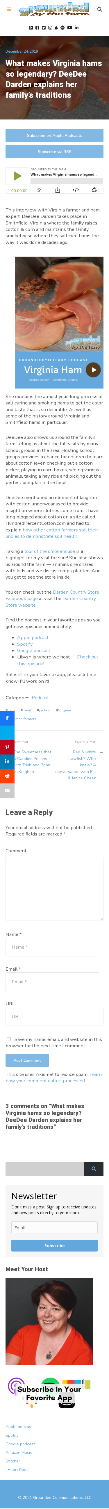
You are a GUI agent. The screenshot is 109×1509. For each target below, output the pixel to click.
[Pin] (7, 747)
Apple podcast (33, 637)
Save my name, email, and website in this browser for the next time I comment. (54, 1042)
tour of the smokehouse (49, 551)
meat (27, 710)
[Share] (7, 718)
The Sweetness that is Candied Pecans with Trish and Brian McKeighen (32, 761)
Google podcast (33, 650)
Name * (14, 934)
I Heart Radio (18, 1470)
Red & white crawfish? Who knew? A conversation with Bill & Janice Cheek (75, 765)
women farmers (23, 718)
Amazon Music (19, 1452)
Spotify (25, 644)
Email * (13, 969)
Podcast (40, 697)
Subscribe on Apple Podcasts (54, 135)
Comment (16, 850)
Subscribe (54, 1245)
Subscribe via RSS (55, 151)
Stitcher (13, 1461)
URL (10, 1003)
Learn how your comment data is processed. (54, 1077)
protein (44, 710)
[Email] (7, 790)
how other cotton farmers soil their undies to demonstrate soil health (52, 533)
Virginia (64, 710)
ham (11, 710)
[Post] (7, 733)
